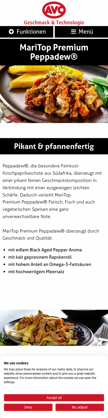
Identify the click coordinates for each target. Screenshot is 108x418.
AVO (54, 10)
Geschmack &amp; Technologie (54, 23)
